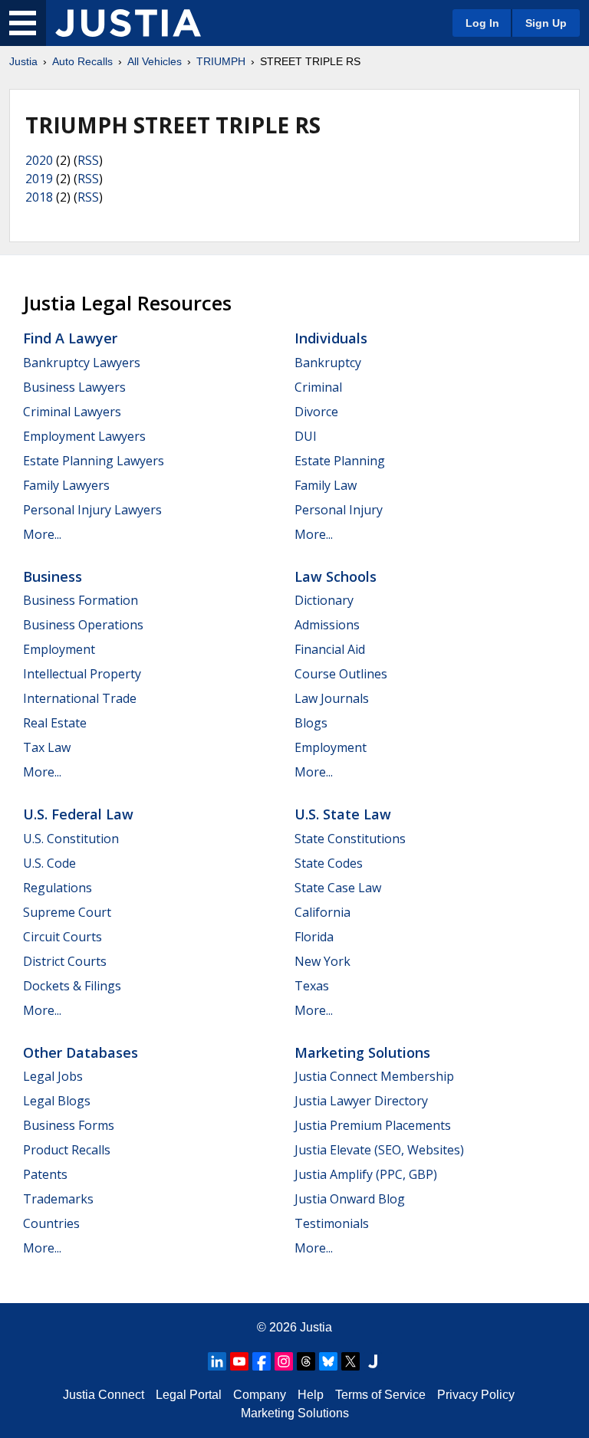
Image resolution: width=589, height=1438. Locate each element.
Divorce (316, 411)
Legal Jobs (53, 1076)
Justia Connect (103, 1394)
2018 (39, 197)
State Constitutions (350, 838)
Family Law (325, 485)
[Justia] (128, 23)
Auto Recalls (82, 61)
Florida (314, 936)
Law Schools (335, 576)
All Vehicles (154, 61)
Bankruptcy (327, 362)
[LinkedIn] (217, 1361)
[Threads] (306, 1361)
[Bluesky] (328, 1361)
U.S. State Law (342, 814)
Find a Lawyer (70, 338)
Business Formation (80, 600)
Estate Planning (339, 460)
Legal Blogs (56, 1100)
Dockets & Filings (72, 985)
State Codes (328, 863)
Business (52, 576)
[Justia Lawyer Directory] (373, 1361)
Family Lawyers (66, 485)
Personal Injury (338, 509)
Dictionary (324, 600)
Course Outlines (340, 673)
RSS (88, 160)
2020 (39, 160)
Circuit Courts (62, 936)
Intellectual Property (82, 673)
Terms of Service (380, 1394)
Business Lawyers (74, 387)
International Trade (80, 698)
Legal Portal (189, 1394)
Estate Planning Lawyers (93, 460)
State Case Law (337, 887)
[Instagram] (284, 1361)
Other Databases (80, 1052)
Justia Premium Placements (372, 1125)
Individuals (330, 338)
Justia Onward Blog (349, 1198)
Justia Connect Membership (374, 1076)
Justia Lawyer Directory (361, 1100)
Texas (311, 985)
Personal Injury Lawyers (92, 509)
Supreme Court (67, 912)
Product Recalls (66, 1149)
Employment (59, 649)
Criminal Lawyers (72, 411)
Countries (51, 1223)
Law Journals (331, 698)
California (322, 912)
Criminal (318, 387)
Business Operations (83, 624)
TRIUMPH (220, 61)
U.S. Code (49, 863)
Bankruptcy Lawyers (81, 362)
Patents (45, 1174)
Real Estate (55, 722)
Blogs (310, 722)
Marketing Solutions (362, 1052)
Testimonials (331, 1223)
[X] (350, 1361)
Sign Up (546, 23)
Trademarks (58, 1198)
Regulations (57, 887)
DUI (305, 436)
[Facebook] (261, 1361)
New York (322, 961)
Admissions (327, 624)
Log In (482, 23)
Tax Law (47, 747)
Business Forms (68, 1125)
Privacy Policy (476, 1394)
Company (259, 1394)
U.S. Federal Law (78, 814)
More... (42, 534)
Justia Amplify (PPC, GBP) (365, 1174)
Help (311, 1394)
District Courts (65, 961)
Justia (23, 61)
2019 (39, 178)
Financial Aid (329, 649)
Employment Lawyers (84, 436)
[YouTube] (239, 1361)
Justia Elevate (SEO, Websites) (379, 1149)
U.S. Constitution (71, 838)
